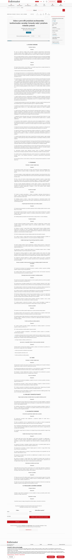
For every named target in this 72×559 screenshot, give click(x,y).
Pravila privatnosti (10, 554)
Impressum (17, 554)
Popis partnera (22, 554)
